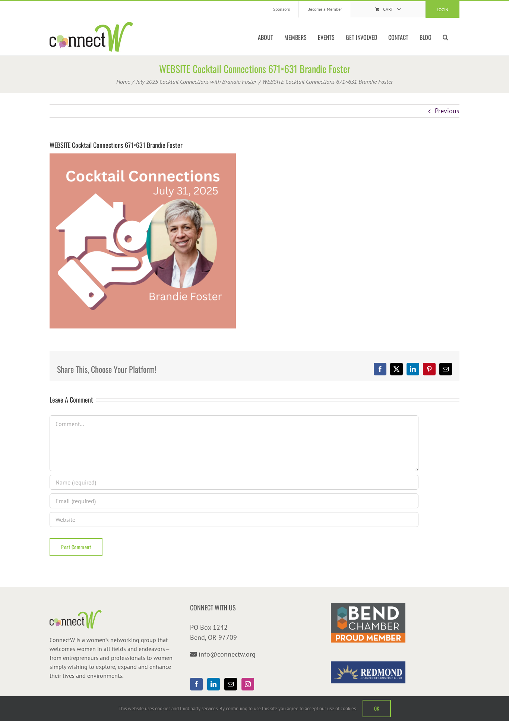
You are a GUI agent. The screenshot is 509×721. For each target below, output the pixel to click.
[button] (445, 36)
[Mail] (230, 684)
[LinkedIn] (213, 684)
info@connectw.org (227, 654)
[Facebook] (196, 684)
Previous (447, 111)
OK (376, 708)
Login (442, 9)
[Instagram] (247, 684)
